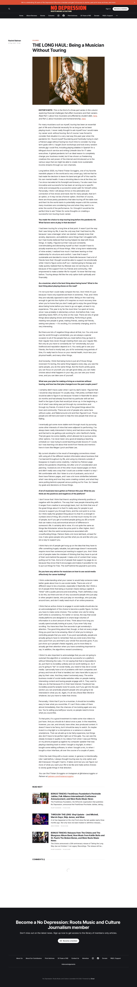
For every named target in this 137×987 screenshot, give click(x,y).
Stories (42, 15)
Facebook (98, 958)
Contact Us (75, 958)
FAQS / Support (107, 15)
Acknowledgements (68, 964)
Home (21, 15)
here (95, 116)
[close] (134, 2)
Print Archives (72, 15)
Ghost (92, 978)
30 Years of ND (85, 15)
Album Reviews (31, 15)
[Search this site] (9, 8)
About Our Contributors (34, 958)
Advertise (85, 958)
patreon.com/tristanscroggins (60, 776)
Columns (51, 15)
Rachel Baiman (14, 41)
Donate (96, 15)
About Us (19, 958)
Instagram (93, 958)
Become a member (120, 9)
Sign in (108, 9)
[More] (116, 15)
